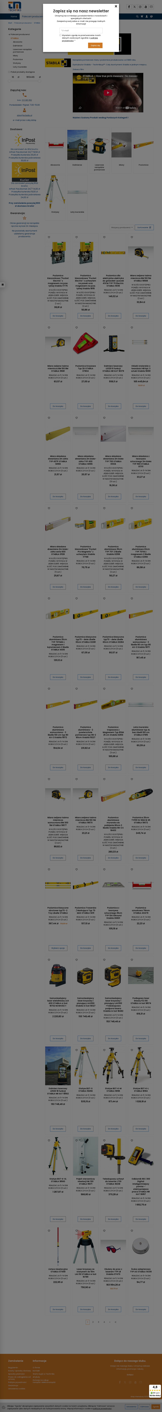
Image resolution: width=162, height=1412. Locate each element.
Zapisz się (95, 45)
